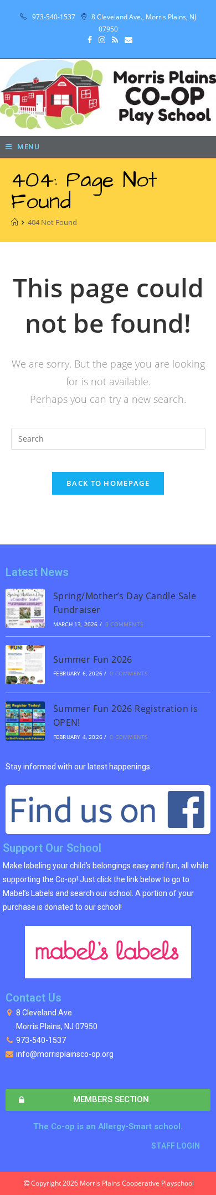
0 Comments (124, 624)
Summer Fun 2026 (92, 659)
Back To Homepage (108, 483)
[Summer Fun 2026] (25, 664)
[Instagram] (102, 40)
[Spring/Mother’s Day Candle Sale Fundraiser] (25, 608)
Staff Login (175, 1145)
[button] (108, 1100)
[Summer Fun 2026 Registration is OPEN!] (25, 721)
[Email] (126, 40)
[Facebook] (89, 40)
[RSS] (115, 40)
